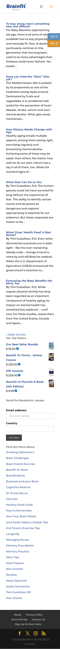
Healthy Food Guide (19, 504)
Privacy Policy (34, 614)
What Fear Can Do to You (24, 182)
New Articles (14, 568)
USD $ (53, 36)
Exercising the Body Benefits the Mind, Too (29, 282)
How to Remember (19, 510)
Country (11, 423)
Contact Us (38, 619)
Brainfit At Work (17, 469)
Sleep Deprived (16, 580)
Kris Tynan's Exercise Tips (23, 528)
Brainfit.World (15, 475)
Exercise (11, 499)
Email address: (16, 410)
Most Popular (15, 563)
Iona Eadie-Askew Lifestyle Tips (27, 522)
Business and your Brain (22, 481)
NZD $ (53, 43)
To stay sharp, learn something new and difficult (28, 25)
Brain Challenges (17, 458)
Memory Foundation (20, 545)
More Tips (12, 557)
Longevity (12, 534)
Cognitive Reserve (18, 487)
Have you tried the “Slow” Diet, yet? (28, 78)
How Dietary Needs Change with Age (29, 131)
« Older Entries (16, 334)
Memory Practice (17, 551)
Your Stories (14, 598)
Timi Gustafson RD (18, 592)
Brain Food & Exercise (20, 464)
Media (18, 614)
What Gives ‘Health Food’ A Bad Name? (28, 234)
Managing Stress (17, 539)
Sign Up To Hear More (28, 624)
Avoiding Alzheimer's (20, 452)
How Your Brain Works (21, 516)
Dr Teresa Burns (17, 493)
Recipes (11, 574)
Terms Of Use (19, 619)
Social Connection (18, 586)
